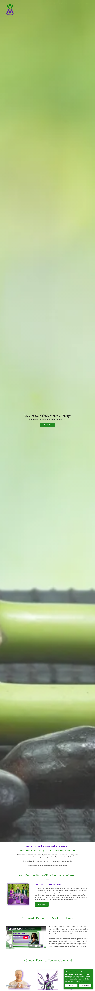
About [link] (61, 3)
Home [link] (54, 3)
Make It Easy (47, 424)
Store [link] (67, 3)
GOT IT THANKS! (85, 985)
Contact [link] (73, 3)
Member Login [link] (87, 3)
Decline (71, 985)
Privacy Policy (74, 981)
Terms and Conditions (84, 981)
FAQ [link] (79, 3)
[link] (10, 2)
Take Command (41, 904)
